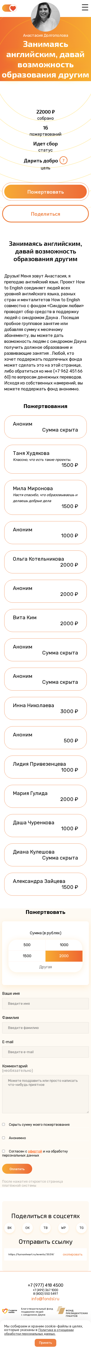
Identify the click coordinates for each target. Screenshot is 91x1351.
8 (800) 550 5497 (45, 1294)
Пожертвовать (45, 192)
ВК (9, 1228)
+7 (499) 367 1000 (45, 1290)
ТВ (45, 1228)
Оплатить (17, 1169)
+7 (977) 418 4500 (45, 1285)
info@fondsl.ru (45, 1298)
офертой (35, 1151)
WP (63, 1228)
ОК (27, 1228)
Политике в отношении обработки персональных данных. (39, 1332)
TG (81, 1228)
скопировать (73, 1254)
